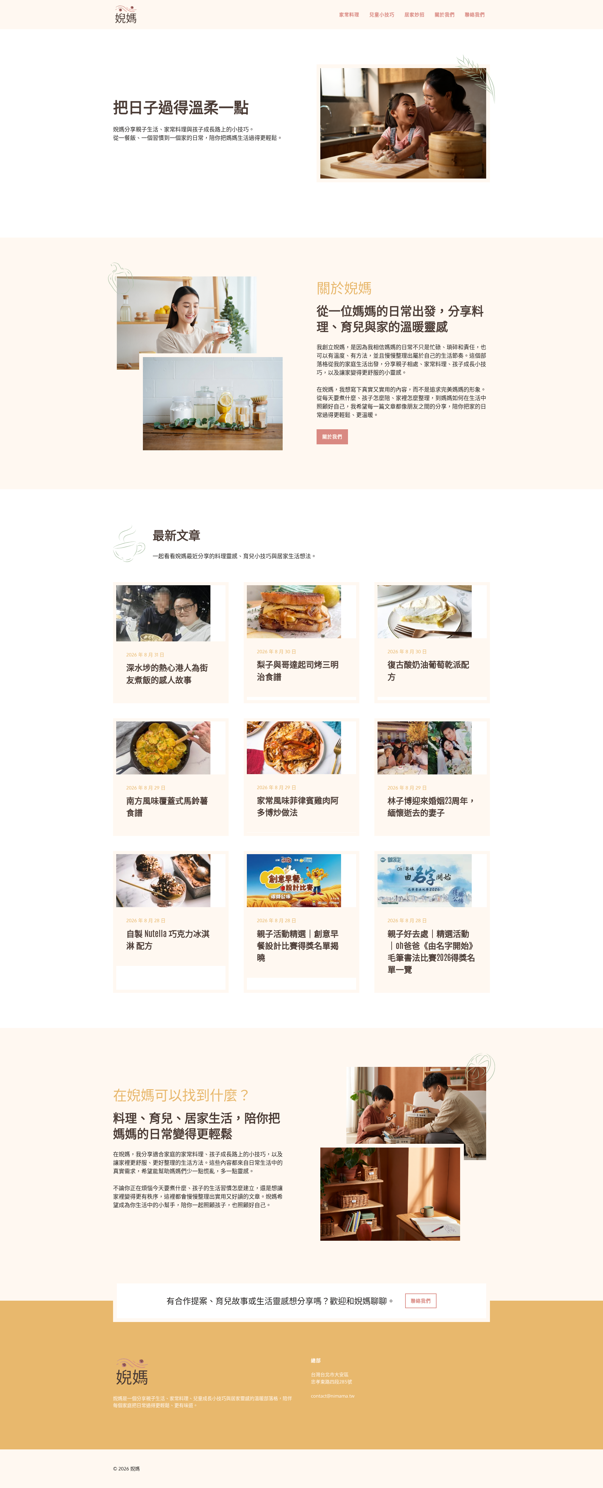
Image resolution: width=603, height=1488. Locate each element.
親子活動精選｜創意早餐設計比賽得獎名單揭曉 (298, 945)
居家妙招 (415, 15)
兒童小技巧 (381, 15)
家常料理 (349, 15)
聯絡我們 (475, 15)
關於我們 (445, 15)
